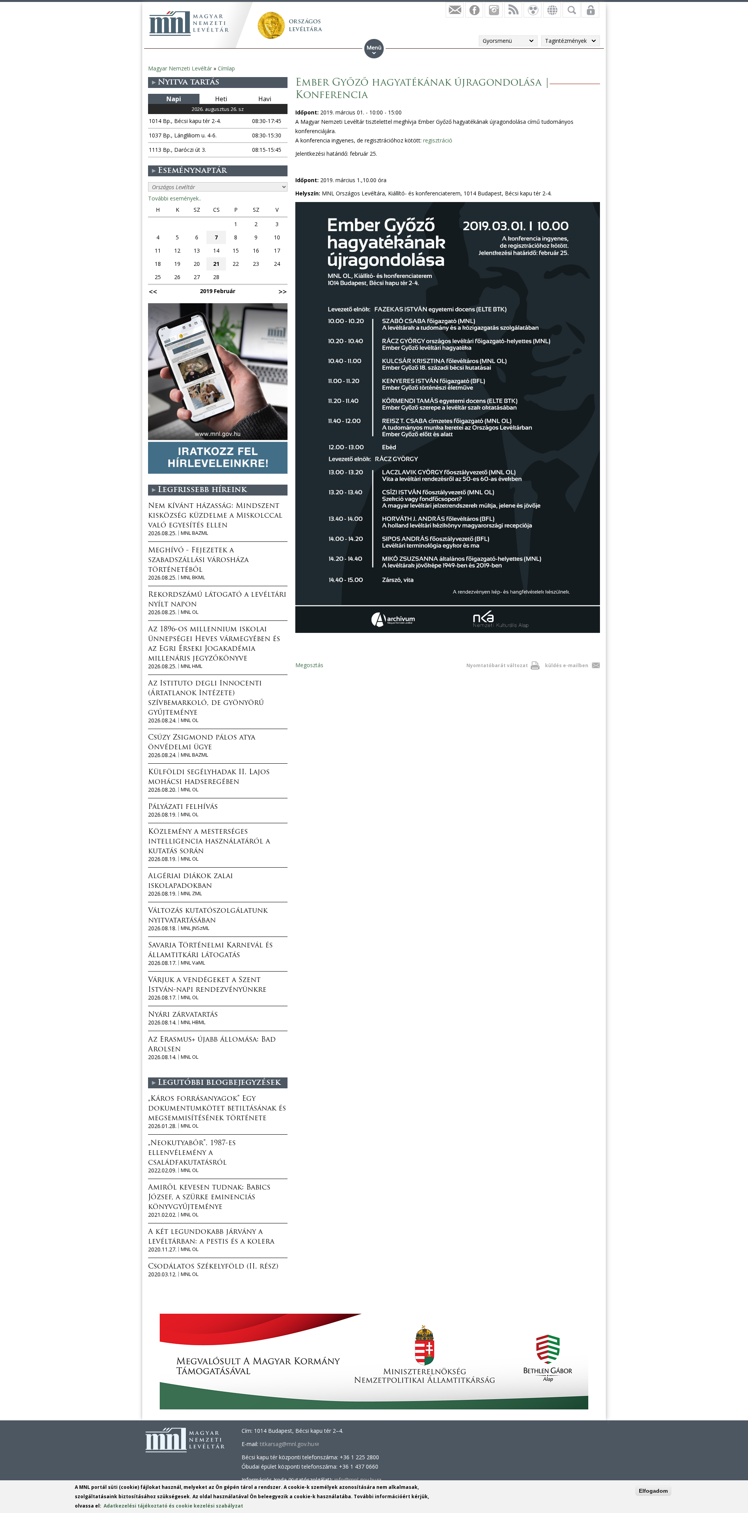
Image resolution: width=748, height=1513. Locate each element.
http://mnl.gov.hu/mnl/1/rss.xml (513, 10)
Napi (173, 99)
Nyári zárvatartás (183, 1015)
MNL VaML (193, 962)
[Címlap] (189, 23)
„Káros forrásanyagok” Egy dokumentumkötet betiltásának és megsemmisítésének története (217, 1109)
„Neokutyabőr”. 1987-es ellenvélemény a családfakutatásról (192, 1153)
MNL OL (189, 612)
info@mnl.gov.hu (357, 1479)
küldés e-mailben (566, 665)
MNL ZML (191, 893)
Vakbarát (533, 10)
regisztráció (437, 140)
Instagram (494, 10)
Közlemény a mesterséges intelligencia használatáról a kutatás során (209, 842)
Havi (264, 99)
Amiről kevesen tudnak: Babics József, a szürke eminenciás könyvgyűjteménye (209, 1197)
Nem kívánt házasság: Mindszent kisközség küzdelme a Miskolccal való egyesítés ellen (215, 516)
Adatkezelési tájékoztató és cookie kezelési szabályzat (173, 1505)
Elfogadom (653, 1491)
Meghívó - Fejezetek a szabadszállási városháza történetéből (198, 560)
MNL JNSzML (195, 928)
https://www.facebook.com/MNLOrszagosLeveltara (474, 10)
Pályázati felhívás (183, 807)
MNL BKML (193, 577)
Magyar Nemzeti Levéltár (180, 68)
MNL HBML (193, 1022)
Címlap (226, 68)
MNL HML (191, 666)
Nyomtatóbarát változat (497, 665)
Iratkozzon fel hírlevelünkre (455, 10)
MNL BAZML (194, 533)
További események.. (174, 198)
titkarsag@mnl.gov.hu (289, 1444)
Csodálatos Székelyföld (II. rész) (213, 1266)
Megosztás (309, 665)
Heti (221, 99)
